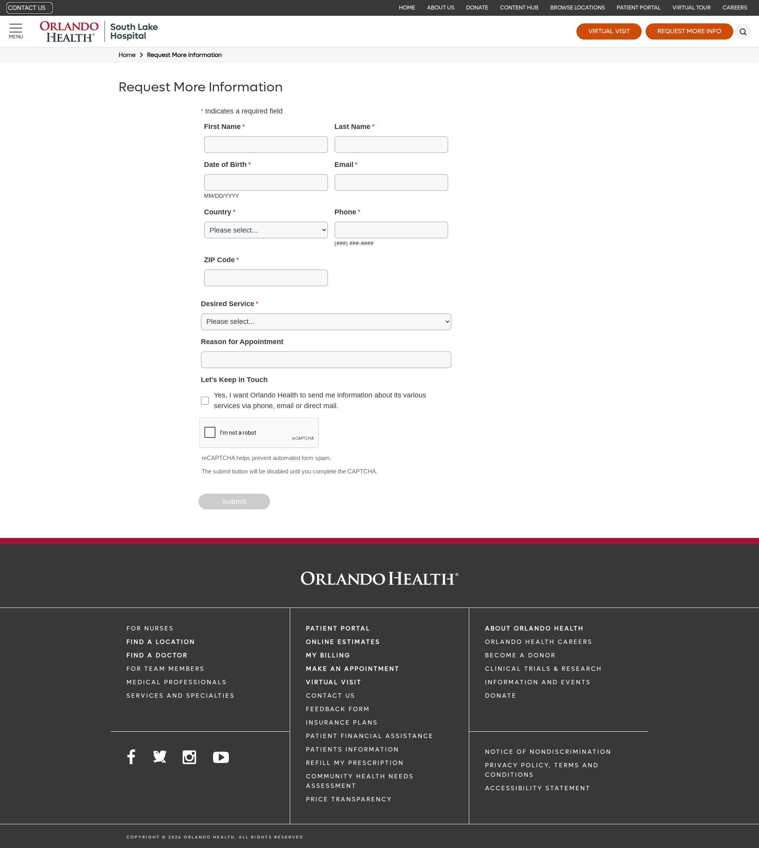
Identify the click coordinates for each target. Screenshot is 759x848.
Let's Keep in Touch (234, 380)
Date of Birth (225, 164)
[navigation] (379, 8)
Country (217, 212)
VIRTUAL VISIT (334, 682)
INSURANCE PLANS (342, 723)
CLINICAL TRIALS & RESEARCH (543, 669)
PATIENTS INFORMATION (352, 749)
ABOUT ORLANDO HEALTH (534, 628)
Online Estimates (343, 642)
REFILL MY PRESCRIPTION (355, 763)
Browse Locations (577, 7)
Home (407, 7)
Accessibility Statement (538, 788)
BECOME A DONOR (520, 655)
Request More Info (689, 31)
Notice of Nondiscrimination (548, 752)
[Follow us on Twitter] (160, 754)
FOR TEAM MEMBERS (165, 669)
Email (343, 164)
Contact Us (26, 8)
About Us (440, 7)
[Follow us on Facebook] (131, 757)
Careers (735, 7)
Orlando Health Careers (539, 642)
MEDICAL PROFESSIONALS (176, 682)
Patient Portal (639, 7)
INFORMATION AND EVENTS (538, 682)
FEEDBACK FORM (338, 709)
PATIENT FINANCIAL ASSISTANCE (370, 736)
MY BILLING (328, 655)
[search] (743, 32)
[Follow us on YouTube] (221, 757)
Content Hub (519, 7)
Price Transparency (349, 799)
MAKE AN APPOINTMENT (353, 669)
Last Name (352, 127)
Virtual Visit (609, 31)
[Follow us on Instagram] (190, 757)
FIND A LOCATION (160, 642)
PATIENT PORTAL (338, 628)
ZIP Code (219, 260)
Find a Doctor (157, 655)
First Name (222, 127)
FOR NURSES (150, 628)
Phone (345, 212)
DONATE (501, 696)
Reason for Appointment (242, 342)
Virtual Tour (691, 7)
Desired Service (227, 304)
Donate (477, 7)
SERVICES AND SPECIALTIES (180, 696)
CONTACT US (330, 696)
